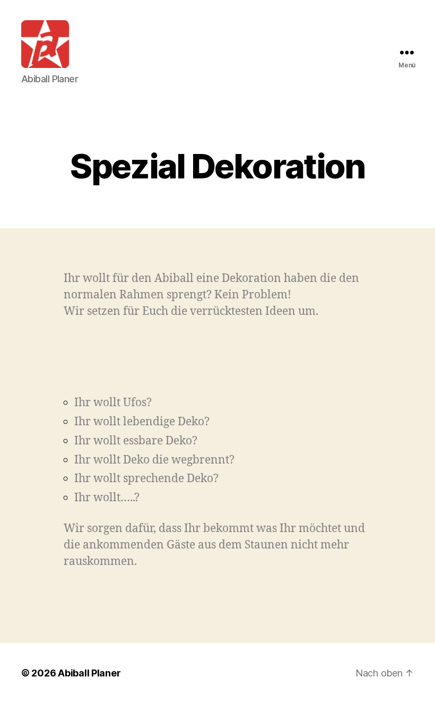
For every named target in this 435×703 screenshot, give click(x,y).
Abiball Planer (89, 673)
